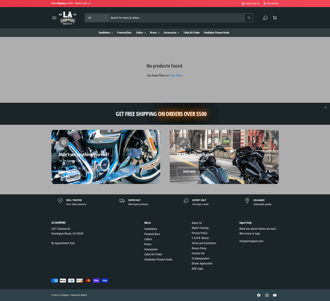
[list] (165, 202)
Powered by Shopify (78, 295)
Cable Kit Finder (153, 254)
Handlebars (104, 32)
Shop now (70, 171)
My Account (273, 3)
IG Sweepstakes (200, 258)
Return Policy (199, 248)
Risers (153, 32)
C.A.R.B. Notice (200, 238)
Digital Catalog (200, 228)
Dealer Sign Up (252, 3)
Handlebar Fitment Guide (158, 259)
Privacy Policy (199, 233)
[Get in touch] (265, 18)
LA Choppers (63, 295)
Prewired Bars (152, 234)
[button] (54, 18)
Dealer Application (202, 263)
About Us (197, 223)
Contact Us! (198, 253)
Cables (139, 32)
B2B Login (197, 268)
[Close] (325, 107)
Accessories (170, 32)
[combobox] (182, 18)
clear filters (176, 75)
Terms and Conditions (204, 243)
